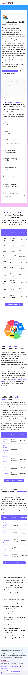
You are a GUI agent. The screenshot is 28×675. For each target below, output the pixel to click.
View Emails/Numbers (10, 71)
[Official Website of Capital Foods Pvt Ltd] (20, 71)
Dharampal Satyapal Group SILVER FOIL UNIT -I (5, 449)
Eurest (4, 468)
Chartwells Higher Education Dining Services (5, 460)
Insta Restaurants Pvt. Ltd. (6, 548)
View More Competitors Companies (14, 563)
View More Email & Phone (14, 304)
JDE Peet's (5, 473)
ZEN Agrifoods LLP (5, 555)
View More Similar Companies (14, 480)
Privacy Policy (4, 666)
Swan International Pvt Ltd (6, 540)
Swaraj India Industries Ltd (6, 533)
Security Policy (15, 666)
